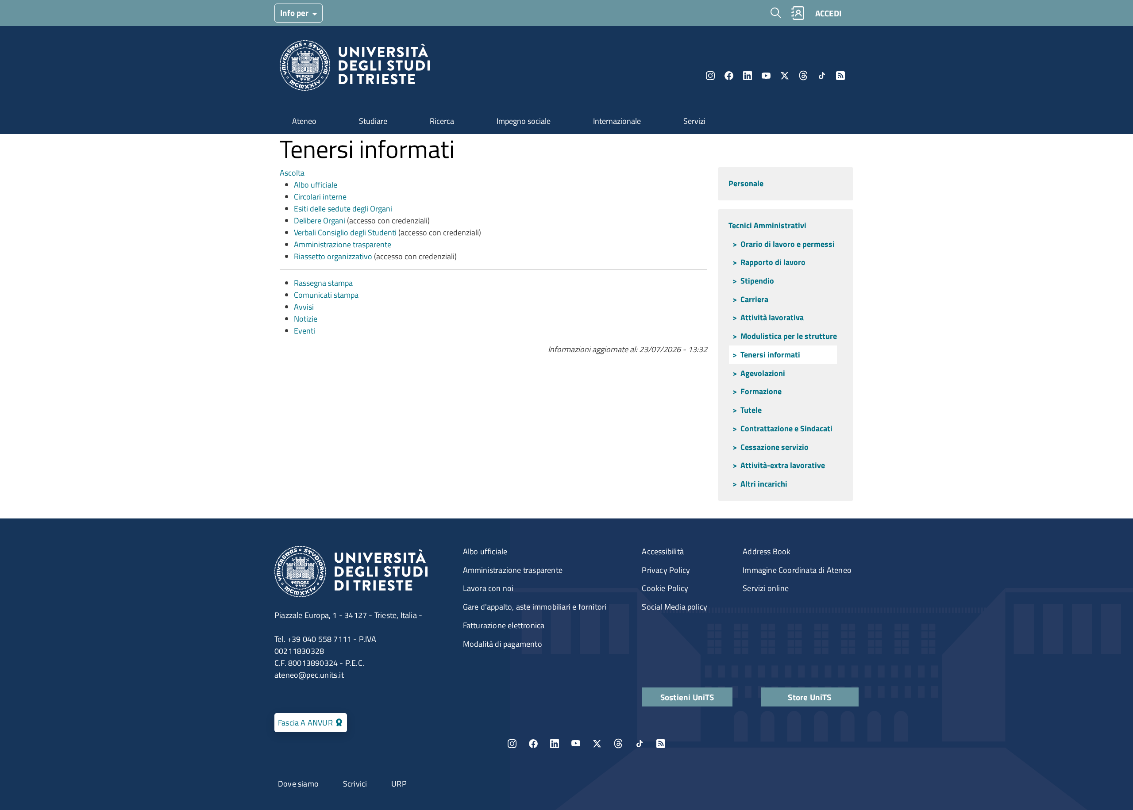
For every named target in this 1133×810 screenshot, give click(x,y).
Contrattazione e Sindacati (786, 428)
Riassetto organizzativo (333, 256)
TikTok (639, 743)
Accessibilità (663, 551)
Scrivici (355, 784)
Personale (745, 183)
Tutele (751, 410)
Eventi (304, 331)
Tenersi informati (770, 355)
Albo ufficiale (315, 185)
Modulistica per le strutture (788, 336)
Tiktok (822, 75)
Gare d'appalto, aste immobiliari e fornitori (535, 607)
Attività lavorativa (772, 317)
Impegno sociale (524, 121)
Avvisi (304, 307)
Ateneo (304, 121)
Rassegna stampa (323, 283)
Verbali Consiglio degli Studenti (345, 232)
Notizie (305, 319)
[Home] (355, 68)
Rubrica (797, 13)
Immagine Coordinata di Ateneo (797, 570)
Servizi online (766, 588)
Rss (840, 75)
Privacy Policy (666, 570)
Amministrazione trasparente (342, 244)
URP (399, 784)
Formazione (761, 391)
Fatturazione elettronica (504, 625)
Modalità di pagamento (502, 644)
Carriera (754, 299)
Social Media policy (674, 607)
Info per (295, 12)
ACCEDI (828, 13)
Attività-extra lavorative (782, 465)
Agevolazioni (762, 373)
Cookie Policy (665, 588)
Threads (803, 75)
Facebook (729, 75)
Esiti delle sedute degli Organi (343, 209)
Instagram (710, 75)
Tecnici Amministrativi (767, 225)
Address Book (766, 551)
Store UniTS (809, 697)
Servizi (694, 121)
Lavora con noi (488, 588)
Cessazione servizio (774, 447)
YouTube (766, 75)
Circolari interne (320, 197)
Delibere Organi (320, 220)
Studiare (373, 121)
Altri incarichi (763, 484)
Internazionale (617, 121)
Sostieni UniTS (687, 697)
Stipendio (757, 281)
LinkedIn (747, 75)
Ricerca (442, 121)
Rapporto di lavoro (772, 262)
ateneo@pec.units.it (309, 675)
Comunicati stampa (326, 295)
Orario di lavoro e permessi (787, 244)
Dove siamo (298, 784)
